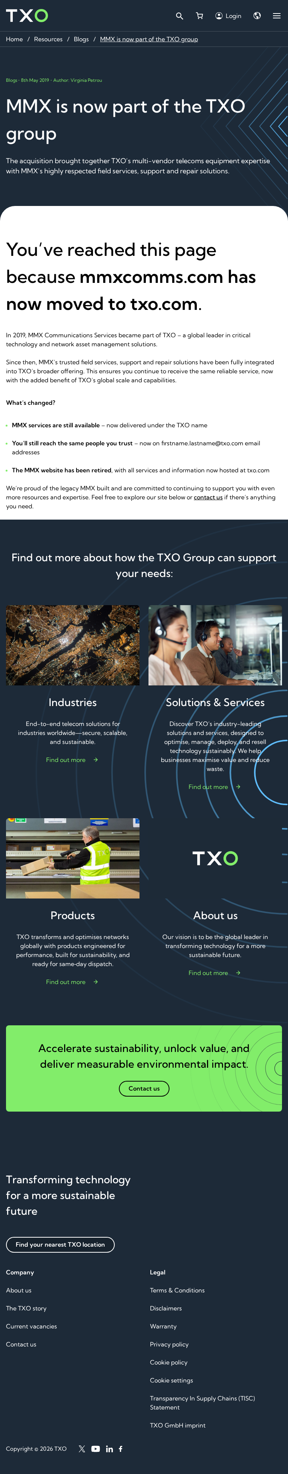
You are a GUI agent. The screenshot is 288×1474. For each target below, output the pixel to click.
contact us (208, 497)
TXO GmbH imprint (178, 1425)
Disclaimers (166, 1308)
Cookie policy (169, 1362)
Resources (48, 39)
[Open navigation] (277, 16)
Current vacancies (31, 1326)
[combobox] (179, 16)
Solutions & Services (215, 702)
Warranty (163, 1326)
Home (14, 39)
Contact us (21, 1344)
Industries (73, 702)
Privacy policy (169, 1344)
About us (215, 915)
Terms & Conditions (177, 1290)
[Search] (179, 16)
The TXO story (26, 1308)
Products (73, 915)
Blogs (81, 39)
